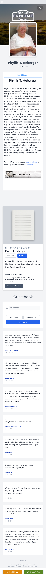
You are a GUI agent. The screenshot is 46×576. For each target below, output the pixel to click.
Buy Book (22, 255)
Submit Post (23, 322)
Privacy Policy (17, 566)
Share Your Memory (14, 286)
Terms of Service (29, 566)
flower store (29, 164)
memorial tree (31, 162)
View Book (10, 255)
